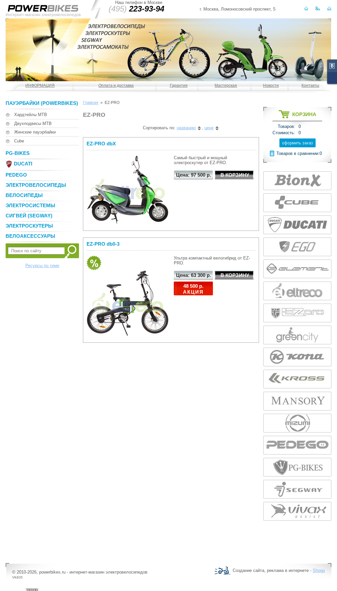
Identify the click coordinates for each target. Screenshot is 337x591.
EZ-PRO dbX (101, 143)
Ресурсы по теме (42, 265)
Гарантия (179, 85)
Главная (90, 102)
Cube (19, 140)
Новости (271, 85)
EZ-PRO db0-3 (103, 244)
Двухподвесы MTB (33, 123)
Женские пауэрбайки (35, 132)
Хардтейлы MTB (30, 114)
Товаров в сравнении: (298, 153)
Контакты (310, 85)
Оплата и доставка (116, 85)
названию (186, 127)
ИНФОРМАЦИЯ (40, 85)
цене (209, 127)
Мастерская (226, 85)
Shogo (319, 570)
